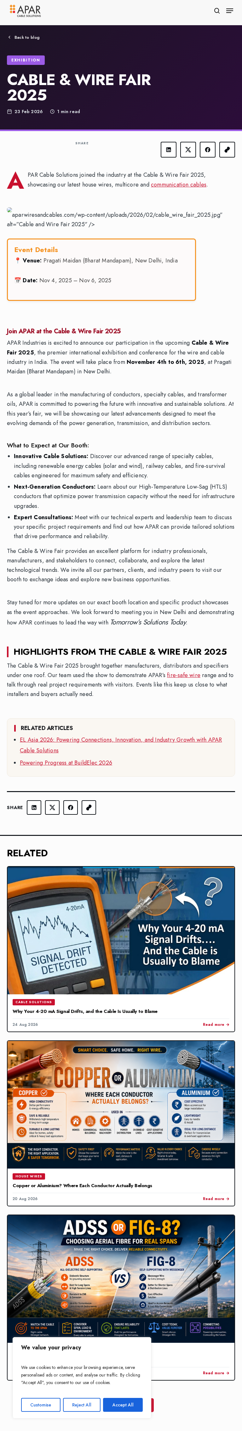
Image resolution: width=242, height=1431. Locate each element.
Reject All (81, 1405)
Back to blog (27, 37)
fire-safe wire (183, 675)
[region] (82, 1377)
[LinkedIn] (168, 150)
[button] (229, 11)
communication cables (178, 185)
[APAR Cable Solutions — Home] (25, 11)
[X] (188, 150)
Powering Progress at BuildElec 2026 (66, 763)
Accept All (123, 1405)
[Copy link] (227, 150)
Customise (40, 1405)
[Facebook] (208, 150)
